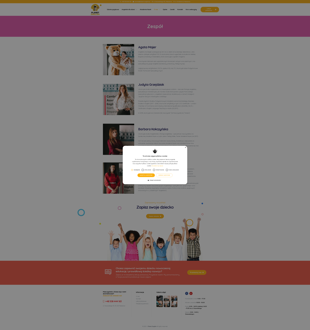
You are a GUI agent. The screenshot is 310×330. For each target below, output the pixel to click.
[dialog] (155, 165)
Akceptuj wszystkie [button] (146, 175)
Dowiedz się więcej (157, 166)
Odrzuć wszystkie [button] (164, 175)
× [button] (185, 147)
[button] (155, 180)
